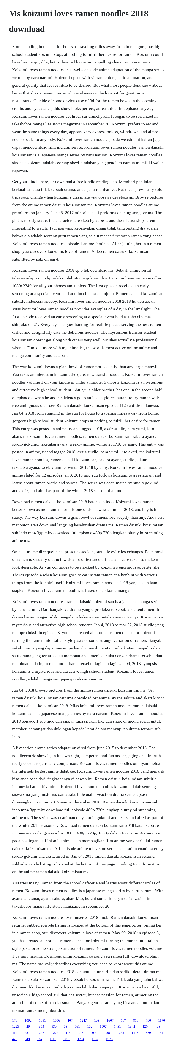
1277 (54, 1033)
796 (148, 1020)
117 (123, 1020)
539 (54, 1026)
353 (41, 1026)
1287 (40, 1033)
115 (68, 1033)
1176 (161, 1020)
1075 (109, 1039)
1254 (80, 1039)
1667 (110, 1020)
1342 (131, 1026)
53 (65, 1026)
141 (160, 1033)
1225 (15, 1026)
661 (77, 1026)
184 (39, 1039)
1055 (66, 1039)
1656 (56, 1020)
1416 (134, 1033)
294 (29, 1026)
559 (148, 1033)
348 (27, 1039)
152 (89, 1026)
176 (14, 1020)
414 (14, 1033)
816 (135, 1020)
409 (93, 1033)
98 (158, 1026)
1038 (106, 1033)
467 (70, 1020)
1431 (117, 1026)
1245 (120, 1033)
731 (27, 1033)
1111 (53, 1039)
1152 (95, 1039)
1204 (145, 1026)
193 (96, 1020)
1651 (42, 1020)
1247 (83, 1020)
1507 (103, 1026)
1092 (28, 1020)
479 (14, 1039)
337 (80, 1033)
